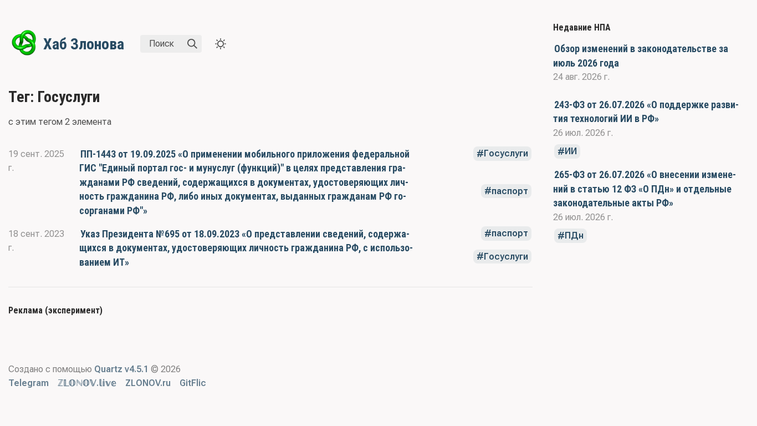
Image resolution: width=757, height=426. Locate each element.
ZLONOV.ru (148, 383)
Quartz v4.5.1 (121, 369)
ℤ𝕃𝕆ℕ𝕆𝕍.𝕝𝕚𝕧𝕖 (87, 383)
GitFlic (193, 383)
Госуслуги (506, 154)
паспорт (510, 191)
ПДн (574, 236)
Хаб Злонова (83, 44)
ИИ (571, 151)
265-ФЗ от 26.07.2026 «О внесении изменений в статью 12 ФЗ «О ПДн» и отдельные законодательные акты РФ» (644, 189)
